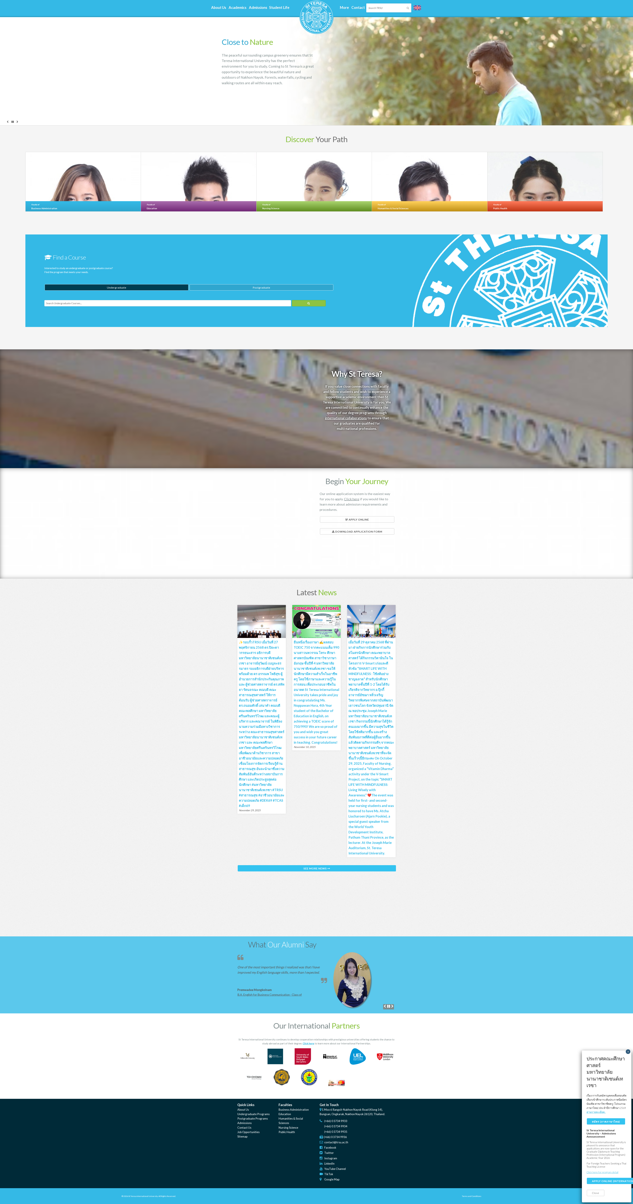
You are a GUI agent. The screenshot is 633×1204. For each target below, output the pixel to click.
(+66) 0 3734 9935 (335, 1131)
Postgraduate (261, 287)
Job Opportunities (248, 1132)
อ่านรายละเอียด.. (596, 1111)
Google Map (331, 1179)
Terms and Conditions (471, 1196)
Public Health (287, 1132)
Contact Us (244, 1127)
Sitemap (242, 1136)
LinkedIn (329, 1163)
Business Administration (294, 1109)
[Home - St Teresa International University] (316, 32)
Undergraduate (116, 287)
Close (595, 1192)
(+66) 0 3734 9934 (335, 1126)
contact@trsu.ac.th (336, 1142)
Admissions (244, 1123)
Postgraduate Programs (252, 1118)
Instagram (330, 1158)
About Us (243, 1109)
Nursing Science (288, 1127)
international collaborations (346, 418)
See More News (315, 868)
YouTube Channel (335, 1169)
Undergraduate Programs (253, 1114)
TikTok (328, 1174)
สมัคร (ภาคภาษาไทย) (606, 1121)
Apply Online (358, 519)
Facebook (330, 1147)
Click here (351, 499)
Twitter (329, 1153)
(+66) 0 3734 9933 (335, 1121)
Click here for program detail (602, 1172)
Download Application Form (358, 531)
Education (285, 1114)
